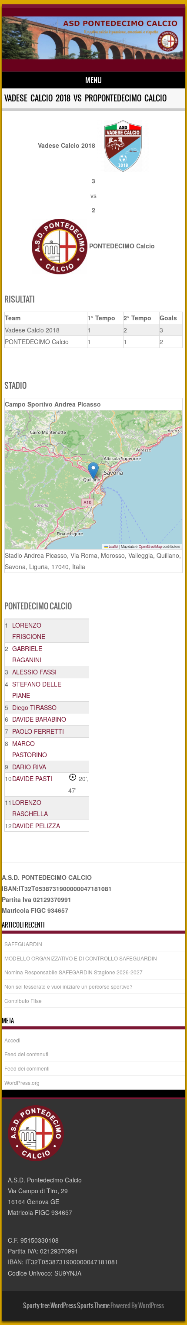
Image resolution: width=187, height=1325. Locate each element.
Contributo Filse (23, 1000)
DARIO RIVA (29, 766)
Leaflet (113, 546)
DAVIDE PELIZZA (36, 825)
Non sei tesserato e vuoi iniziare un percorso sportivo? (68, 986)
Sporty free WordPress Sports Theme (66, 1305)
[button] (93, 471)
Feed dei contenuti (26, 1054)
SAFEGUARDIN (23, 943)
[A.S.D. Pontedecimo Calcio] (92, 56)
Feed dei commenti (27, 1068)
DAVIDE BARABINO (39, 719)
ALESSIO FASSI (34, 671)
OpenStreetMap (150, 546)
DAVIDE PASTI (32, 778)
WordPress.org (22, 1082)
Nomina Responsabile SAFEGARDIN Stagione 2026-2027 (73, 972)
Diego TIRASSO (34, 707)
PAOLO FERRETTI (38, 731)
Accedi (12, 1040)
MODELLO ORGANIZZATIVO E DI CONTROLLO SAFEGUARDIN (80, 958)
